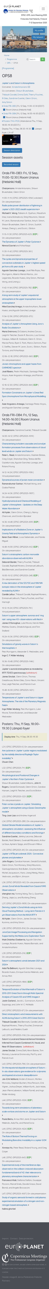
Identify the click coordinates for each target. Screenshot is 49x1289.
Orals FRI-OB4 (9, 113)
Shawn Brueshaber (24, 91)
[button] (27, 59)
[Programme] (8, 68)
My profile (39, 30)
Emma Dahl (23, 94)
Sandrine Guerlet (16, 98)
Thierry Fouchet (36, 94)
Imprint (5, 1238)
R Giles (5, 98)
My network (38, 37)
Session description (12, 150)
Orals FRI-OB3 (9, 106)
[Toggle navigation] (43, 8)
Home (6, 55)
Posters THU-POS (11, 121)
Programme (12, 59)
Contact (14, 1238)
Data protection (26, 1238)
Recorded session (11, 164)
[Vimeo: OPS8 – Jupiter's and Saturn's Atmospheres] (11, 140)
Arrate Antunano (19, 87)
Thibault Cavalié (9, 94)
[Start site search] (42, 59)
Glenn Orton (31, 98)
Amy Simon (7, 102)
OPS (8, 63)
